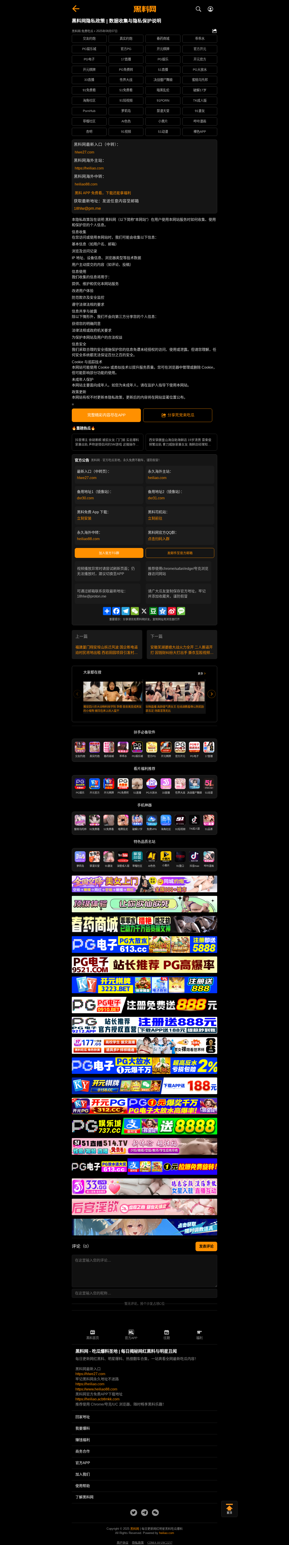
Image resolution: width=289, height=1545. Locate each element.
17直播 (126, 59)
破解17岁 (199, 90)
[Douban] (153, 611)
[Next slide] (211, 694)
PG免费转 (126, 69)
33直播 (89, 80)
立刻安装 (84, 518)
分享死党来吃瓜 (181, 415)
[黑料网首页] (144, 9)
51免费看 (126, 90)
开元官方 (199, 59)
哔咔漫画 (199, 121)
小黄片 (163, 121)
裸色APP (199, 131)
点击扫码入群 (159, 539)
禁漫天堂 (163, 111)
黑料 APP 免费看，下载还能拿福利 (103, 193)
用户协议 (122, 1542)
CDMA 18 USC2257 (159, 1542)
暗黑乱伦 (163, 90)
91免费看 (89, 90)
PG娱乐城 (89, 49)
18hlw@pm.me (87, 208)
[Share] (107, 611)
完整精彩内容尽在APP (106, 415)
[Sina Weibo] (172, 611)
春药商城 (163, 38)
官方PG (126, 49)
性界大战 (126, 80)
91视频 (126, 131)
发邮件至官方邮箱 (180, 553)
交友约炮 (89, 38)
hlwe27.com (84, 152)
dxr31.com (156, 498)
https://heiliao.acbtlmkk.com (97, 1399)
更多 (200, 673)
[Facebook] (116, 611)
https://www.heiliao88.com (96, 1389)
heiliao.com (157, 478)
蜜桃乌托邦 (200, 80)
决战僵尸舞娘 (163, 80)
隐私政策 (138, 1542)
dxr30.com (85, 498)
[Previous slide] (77, 694)
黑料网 (134, 1528)
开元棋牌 (163, 49)
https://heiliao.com (89, 168)
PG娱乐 (163, 59)
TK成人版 (200, 100)
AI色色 (126, 121)
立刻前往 (155, 518)
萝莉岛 (126, 111)
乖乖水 (200, 38)
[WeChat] (135, 611)
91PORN (163, 100)
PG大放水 (200, 69)
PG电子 (89, 59)
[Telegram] (125, 611)
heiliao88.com (86, 184)
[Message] (181, 611)
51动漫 (163, 131)
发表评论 (206, 1246)
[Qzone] (162, 611)
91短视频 (126, 100)
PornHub (89, 111)
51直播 (163, 69)
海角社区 (89, 100)
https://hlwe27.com (90, 1374)
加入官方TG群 (109, 553)
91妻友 (200, 111)
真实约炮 (126, 38)
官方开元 (199, 49)
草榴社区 (89, 121)
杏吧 (89, 131)
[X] (144, 611)
